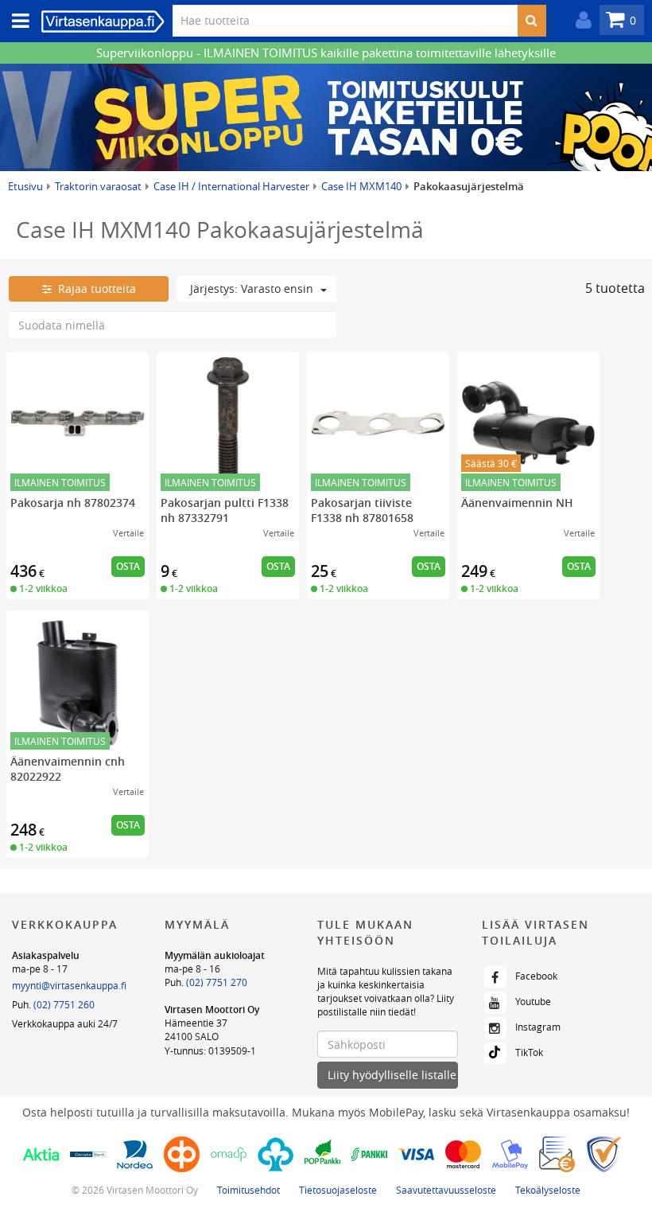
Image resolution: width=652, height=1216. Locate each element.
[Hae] (531, 21)
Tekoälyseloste (547, 1189)
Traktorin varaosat (98, 186)
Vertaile (128, 533)
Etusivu (25, 186)
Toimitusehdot (248, 1189)
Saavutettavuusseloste (446, 1189)
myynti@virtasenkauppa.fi (69, 985)
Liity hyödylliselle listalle (392, 1074)
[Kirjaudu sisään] (580, 20)
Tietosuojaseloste (338, 1189)
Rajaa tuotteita (94, 288)
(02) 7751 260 (64, 1004)
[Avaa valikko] (16, 21)
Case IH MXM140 (361, 186)
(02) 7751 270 (216, 982)
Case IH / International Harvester (231, 186)
